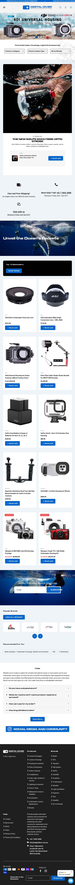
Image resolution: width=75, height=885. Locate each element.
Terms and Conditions (12, 837)
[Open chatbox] (70, 881)
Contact (7, 819)
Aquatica (56, 763)
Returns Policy (10, 834)
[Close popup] (72, 872)
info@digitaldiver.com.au (39, 842)
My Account (9, 823)
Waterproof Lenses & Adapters (36, 793)
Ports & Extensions (35, 767)
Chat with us (19, 212)
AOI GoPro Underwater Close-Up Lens (19, 317)
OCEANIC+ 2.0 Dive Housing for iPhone (55, 491)
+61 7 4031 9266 (63, 193)
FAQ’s (7, 830)
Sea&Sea (56, 778)
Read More (37, 719)
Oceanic (43, 488)
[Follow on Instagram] (45, 870)
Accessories (33, 798)
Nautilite (56, 800)
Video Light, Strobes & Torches (37, 779)
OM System (57, 767)
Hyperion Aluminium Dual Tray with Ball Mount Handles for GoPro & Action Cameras (19, 493)
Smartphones (33, 774)
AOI (6, 315)
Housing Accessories (36, 763)
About (7, 826)
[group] (37, 26)
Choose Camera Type (36, 51)
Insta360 (56, 774)
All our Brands (56, 51)
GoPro (6, 430)
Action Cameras (34, 771)
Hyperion (7, 488)
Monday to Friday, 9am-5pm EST (18, 215)
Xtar (54, 796)
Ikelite (21, 153)
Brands (31, 808)
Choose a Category (12, 51)
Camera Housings (35, 760)
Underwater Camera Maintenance (36, 803)
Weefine (56, 785)
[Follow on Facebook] (40, 870)
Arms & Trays (33, 788)
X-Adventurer (57, 782)
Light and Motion (58, 789)
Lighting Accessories (36, 784)
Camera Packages (35, 756)
